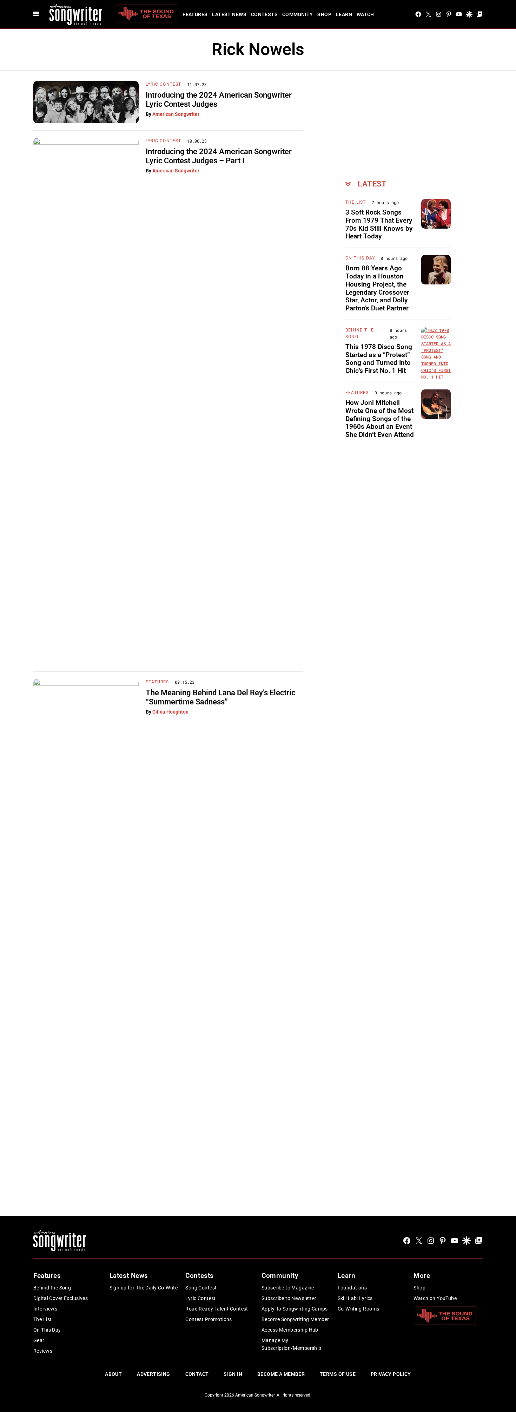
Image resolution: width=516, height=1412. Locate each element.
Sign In (233, 1374)
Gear (39, 1340)
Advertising (153, 1374)
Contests (264, 14)
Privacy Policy (391, 1374)
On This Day (360, 258)
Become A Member (281, 1374)
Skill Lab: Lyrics (355, 1298)
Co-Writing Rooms (358, 1309)
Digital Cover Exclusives (60, 1298)
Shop (324, 14)
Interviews (45, 1309)
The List (355, 202)
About (113, 1374)
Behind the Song (52, 1287)
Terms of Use (338, 1374)
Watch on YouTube (435, 1298)
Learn (344, 14)
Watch (365, 14)
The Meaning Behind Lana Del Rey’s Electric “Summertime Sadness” (220, 697)
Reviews (42, 1351)
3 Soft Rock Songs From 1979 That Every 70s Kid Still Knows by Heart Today (378, 224)
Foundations (352, 1287)
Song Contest (201, 1287)
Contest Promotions (208, 1319)
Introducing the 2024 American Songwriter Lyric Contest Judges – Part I (219, 156)
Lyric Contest (163, 84)
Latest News (229, 14)
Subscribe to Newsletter (289, 1298)
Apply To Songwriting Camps (295, 1309)
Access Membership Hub (290, 1330)
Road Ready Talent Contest (216, 1309)
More (422, 1276)
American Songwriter (175, 114)
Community (297, 14)
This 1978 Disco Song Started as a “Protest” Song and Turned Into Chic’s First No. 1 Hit (378, 359)
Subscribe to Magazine (288, 1287)
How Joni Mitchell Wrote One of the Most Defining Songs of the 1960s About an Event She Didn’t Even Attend (379, 419)
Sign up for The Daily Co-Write (144, 1287)
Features (195, 14)
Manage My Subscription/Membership (292, 1344)
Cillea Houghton (170, 712)
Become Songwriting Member (295, 1319)
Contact (197, 1374)
